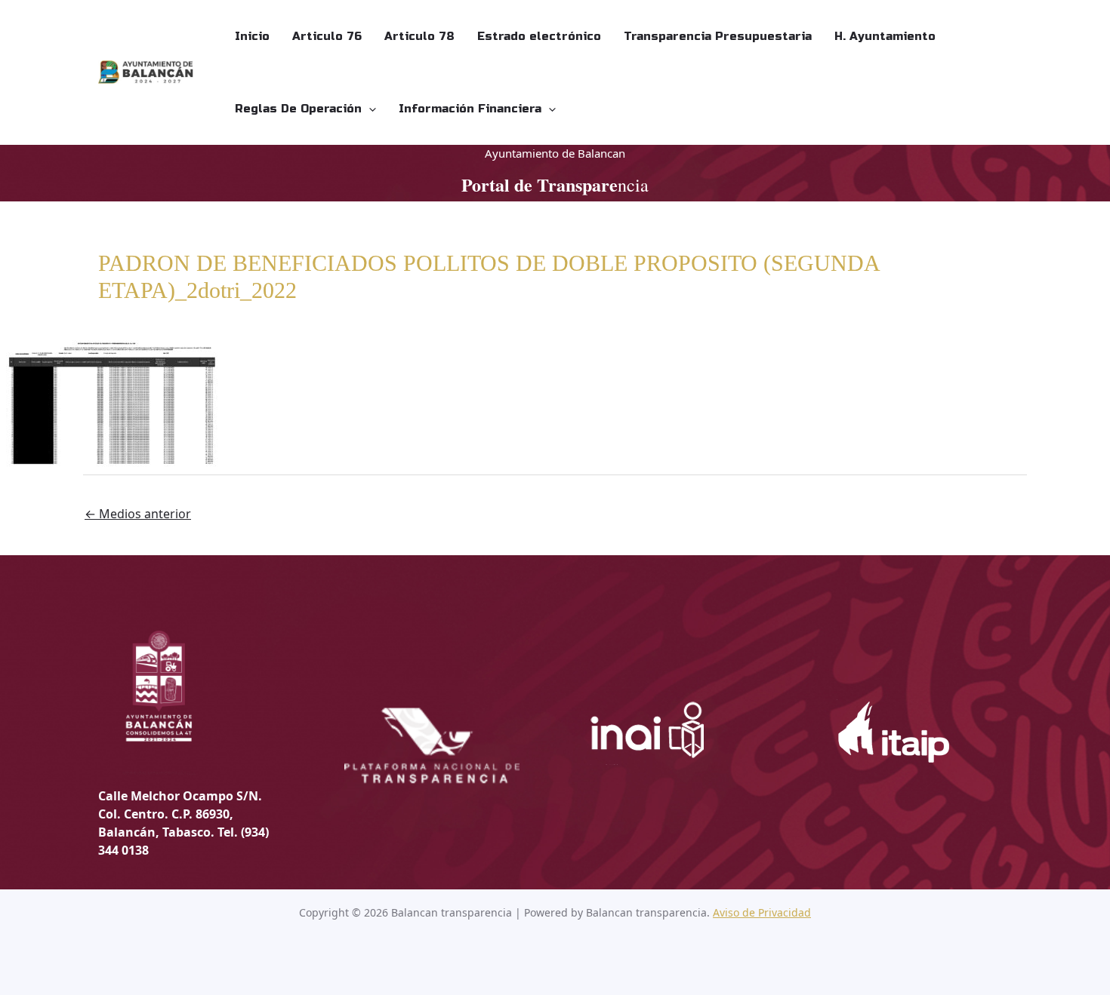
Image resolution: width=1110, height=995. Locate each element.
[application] (369, 108)
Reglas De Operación (298, 108)
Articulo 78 (419, 36)
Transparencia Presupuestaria (718, 36)
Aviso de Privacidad (762, 912)
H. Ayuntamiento (885, 36)
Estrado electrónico (539, 36)
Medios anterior (138, 513)
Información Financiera (470, 108)
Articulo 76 (327, 36)
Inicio (252, 36)
